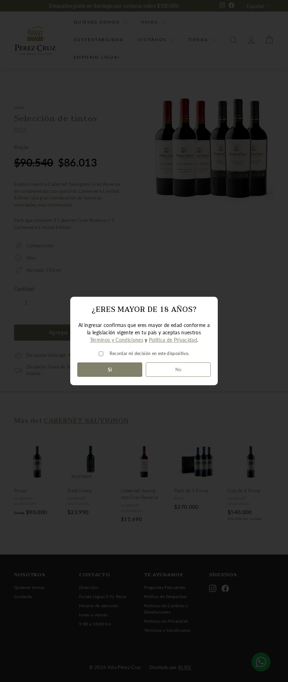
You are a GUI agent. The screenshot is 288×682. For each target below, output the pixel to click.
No (178, 369)
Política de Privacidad (173, 340)
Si (110, 370)
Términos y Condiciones (116, 340)
